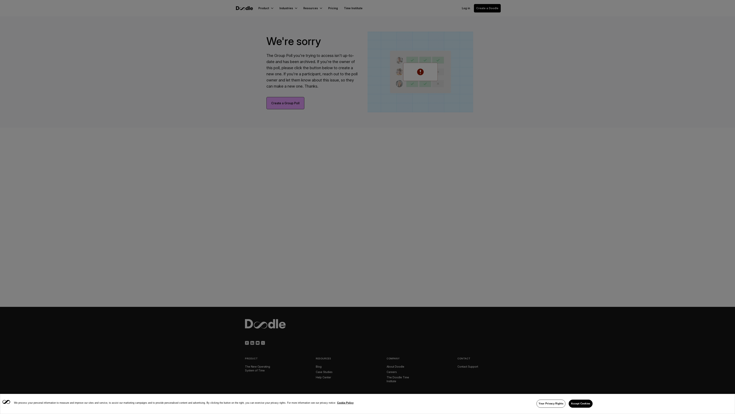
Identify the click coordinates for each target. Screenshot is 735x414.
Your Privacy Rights (551, 403)
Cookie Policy (345, 402)
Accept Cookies (580, 403)
